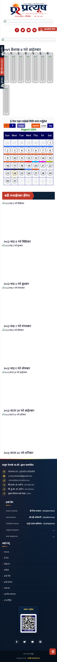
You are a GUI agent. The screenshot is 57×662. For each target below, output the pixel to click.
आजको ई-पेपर (49, 29)
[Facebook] (17, 30)
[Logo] (28, 7)
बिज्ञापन (7, 564)
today (21, 125)
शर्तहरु (6, 570)
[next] (12, 126)
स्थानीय (2, 50)
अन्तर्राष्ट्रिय (8, 600)
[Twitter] (23, 30)
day (50, 125)
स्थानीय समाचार (10, 594)
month (36, 125)
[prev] (7, 126)
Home (6, 552)
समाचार (7, 588)
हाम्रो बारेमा (8, 582)
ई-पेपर (6, 558)
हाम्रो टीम (7, 576)
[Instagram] (34, 30)
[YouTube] (28, 30)
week (43, 125)
